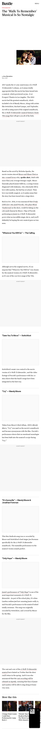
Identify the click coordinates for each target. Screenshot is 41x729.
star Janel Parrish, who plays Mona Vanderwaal (20, 204)
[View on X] (20, 249)
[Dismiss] (37, 710)
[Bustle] (7, 3)
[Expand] (31, 710)
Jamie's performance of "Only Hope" (15, 592)
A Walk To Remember (13, 112)
